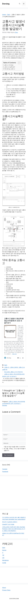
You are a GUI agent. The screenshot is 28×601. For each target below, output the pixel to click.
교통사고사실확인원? (9, 67)
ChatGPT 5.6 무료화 (8, 524)
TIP (3, 555)
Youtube (4, 469)
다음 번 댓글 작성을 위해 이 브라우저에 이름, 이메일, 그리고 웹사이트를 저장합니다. (15, 448)
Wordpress (5, 560)
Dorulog (5, 4)
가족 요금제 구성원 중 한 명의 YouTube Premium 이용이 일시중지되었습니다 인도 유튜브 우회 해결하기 (13, 528)
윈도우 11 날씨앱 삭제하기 (9, 522)
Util (3, 557)
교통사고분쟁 (14, 367)
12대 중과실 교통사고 (9, 69)
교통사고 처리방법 (8, 65)
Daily (8, 14)
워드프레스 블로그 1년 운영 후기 (13, 372)
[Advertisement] (14, 492)
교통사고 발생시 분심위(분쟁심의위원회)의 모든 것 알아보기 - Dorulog (13, 403)
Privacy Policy (6, 590)
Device (4, 550)
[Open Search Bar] (20, 3)
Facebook (5, 471)
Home (4, 14)
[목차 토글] (18, 63)
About (4, 587)
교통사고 (6, 367)
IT (2, 552)
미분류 (4, 563)
